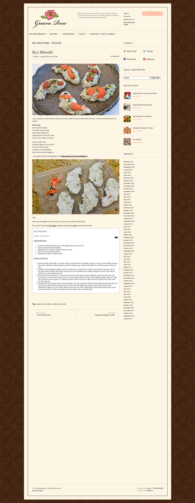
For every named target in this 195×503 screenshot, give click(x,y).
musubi (39, 304)
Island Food (40, 43)
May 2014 (127, 229)
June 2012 (127, 291)
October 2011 (128, 313)
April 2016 (127, 175)
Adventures (68, 34)
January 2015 (128, 210)
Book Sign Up (129, 19)
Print (116, 237)
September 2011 (129, 316)
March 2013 (128, 267)
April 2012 (127, 297)
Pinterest (150, 59)
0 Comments (114, 56)
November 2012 (129, 278)
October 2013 (128, 248)
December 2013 (129, 243)
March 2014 (128, 234)
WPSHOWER (158, 488)
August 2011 (128, 318)
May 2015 (127, 199)
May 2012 (127, 294)
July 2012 (127, 289)
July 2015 (127, 194)
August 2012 (128, 286)
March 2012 (128, 299)
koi (65, 304)
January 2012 (128, 305)
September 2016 (129, 167)
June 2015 (127, 197)
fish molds (53, 226)
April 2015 (127, 202)
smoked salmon (58, 304)
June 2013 (127, 259)
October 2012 (128, 280)
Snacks (56, 43)
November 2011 (129, 310)
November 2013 (129, 245)
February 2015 (129, 207)
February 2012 (129, 302)
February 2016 (129, 178)
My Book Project (37, 34)
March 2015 (128, 205)
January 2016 (128, 180)
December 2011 (129, 308)
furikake (49, 304)
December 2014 (129, 213)
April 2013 (127, 264)
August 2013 (128, 253)
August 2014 (128, 224)
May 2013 (127, 262)
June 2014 (127, 226)
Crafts (82, 34)
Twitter (150, 51)
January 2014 (128, 240)
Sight (149, 488)
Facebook (131, 59)
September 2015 (129, 191)
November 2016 (129, 164)
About (126, 13)
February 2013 (129, 270)
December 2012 (129, 275)
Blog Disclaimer (37, 490)
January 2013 (128, 272)
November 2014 (129, 216)
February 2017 (129, 161)
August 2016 (128, 170)
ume (44, 304)
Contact (127, 16)
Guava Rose (42, 488)
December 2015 (129, 183)
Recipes (53, 34)
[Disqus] (73, 362)
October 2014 (128, 218)
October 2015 (128, 188)
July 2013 (127, 256)
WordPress (149, 490)
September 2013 (129, 251)
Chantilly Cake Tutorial (102, 34)
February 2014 (129, 237)
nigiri (75, 226)
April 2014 (127, 232)
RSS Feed (131, 51)
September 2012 (129, 283)
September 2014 (129, 221)
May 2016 (127, 172)
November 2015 (129, 186)
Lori (36, 56)
